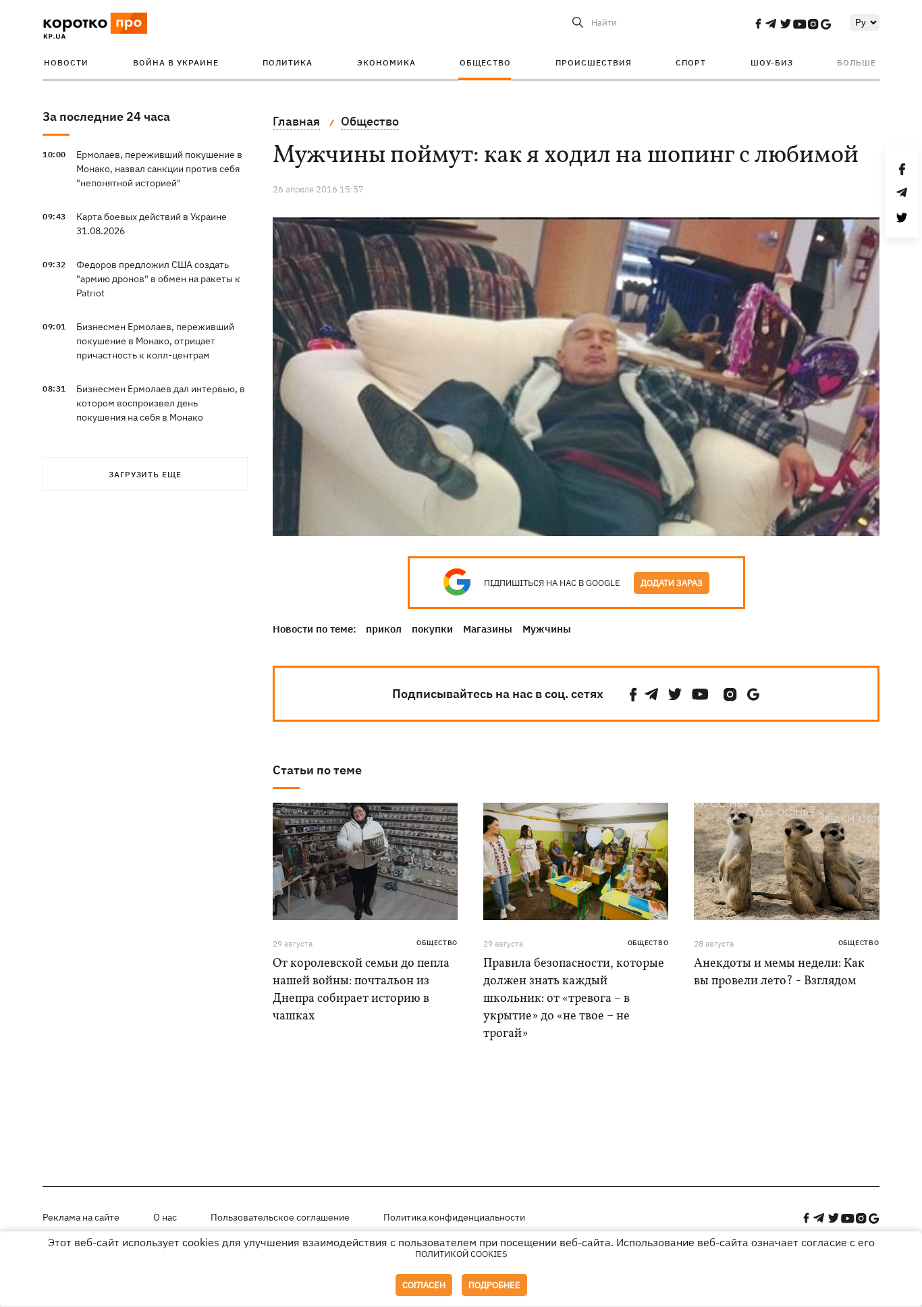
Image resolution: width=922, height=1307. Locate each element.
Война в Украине (176, 62)
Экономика (386, 62)
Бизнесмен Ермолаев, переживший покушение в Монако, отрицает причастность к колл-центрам (155, 341)
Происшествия (593, 62)
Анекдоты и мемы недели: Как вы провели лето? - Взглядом (779, 972)
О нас (165, 1217)
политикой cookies (461, 1254)
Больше (856, 62)
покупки (432, 628)
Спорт (691, 62)
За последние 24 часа (106, 116)
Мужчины (546, 628)
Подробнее (494, 1285)
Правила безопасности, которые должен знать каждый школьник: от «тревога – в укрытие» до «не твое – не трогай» (573, 998)
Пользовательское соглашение (280, 1217)
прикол (384, 628)
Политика (288, 62)
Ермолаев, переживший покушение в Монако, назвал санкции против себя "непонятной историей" (159, 169)
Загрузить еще (145, 474)
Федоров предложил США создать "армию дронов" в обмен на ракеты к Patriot (158, 279)
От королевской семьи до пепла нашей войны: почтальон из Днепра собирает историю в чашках (361, 990)
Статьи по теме (317, 770)
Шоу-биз (772, 62)
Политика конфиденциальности (454, 1217)
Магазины (487, 628)
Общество (485, 62)
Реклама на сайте (81, 1217)
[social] (758, 23)
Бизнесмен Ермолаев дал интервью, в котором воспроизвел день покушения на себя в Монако (160, 403)
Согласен (423, 1285)
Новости (66, 62)
